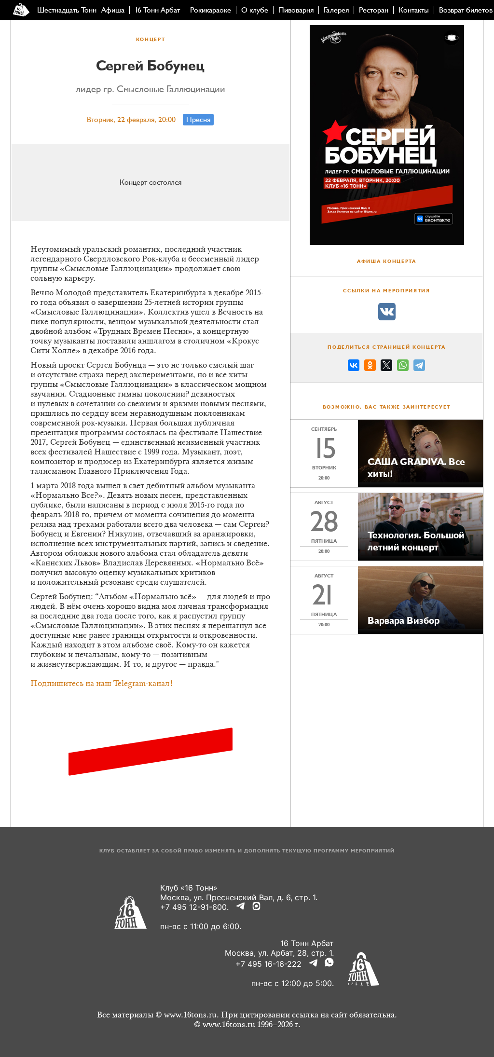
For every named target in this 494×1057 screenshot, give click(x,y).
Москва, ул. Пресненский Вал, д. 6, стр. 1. (238, 897)
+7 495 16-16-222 (268, 964)
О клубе (254, 10)
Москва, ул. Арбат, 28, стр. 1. (279, 953)
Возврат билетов (466, 10)
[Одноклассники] (370, 366)
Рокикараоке (210, 10)
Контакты (413, 10)
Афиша (112, 10)
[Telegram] (419, 366)
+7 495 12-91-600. (194, 907)
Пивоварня (296, 10)
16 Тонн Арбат (157, 10)
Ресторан (373, 10)
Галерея (336, 10)
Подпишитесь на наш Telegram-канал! (101, 684)
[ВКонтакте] (353, 366)
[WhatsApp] (403, 366)
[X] (386, 366)
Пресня (198, 119)
